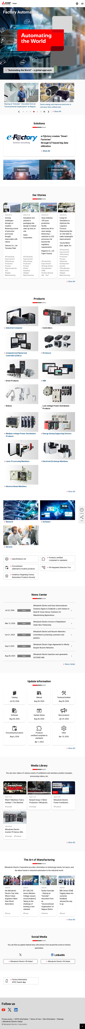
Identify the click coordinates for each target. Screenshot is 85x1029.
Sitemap (60, 1019)
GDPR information (21, 1019)
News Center (70, 664)
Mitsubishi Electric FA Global (21, 961)
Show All (57, 111)
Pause (44, 111)
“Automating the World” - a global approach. (30, 70)
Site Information (49, 1019)
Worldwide (77, 3)
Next (48, 111)
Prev (18, 111)
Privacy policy (7, 1019)
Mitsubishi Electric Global (12, 1021)
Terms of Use (35, 1019)
